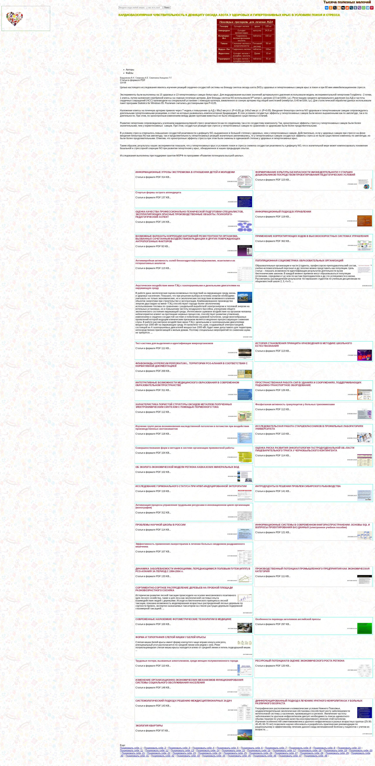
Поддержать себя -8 (300, 748)
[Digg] (343, 8)
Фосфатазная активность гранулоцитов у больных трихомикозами (295, 404)
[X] (335, 8)
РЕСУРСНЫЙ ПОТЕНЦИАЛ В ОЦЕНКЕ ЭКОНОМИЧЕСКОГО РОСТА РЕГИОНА (300, 661)
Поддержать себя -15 (233, 750)
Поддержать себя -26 (260, 753)
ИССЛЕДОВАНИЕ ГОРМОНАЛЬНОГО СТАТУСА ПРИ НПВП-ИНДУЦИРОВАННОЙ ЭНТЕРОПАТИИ (191, 486)
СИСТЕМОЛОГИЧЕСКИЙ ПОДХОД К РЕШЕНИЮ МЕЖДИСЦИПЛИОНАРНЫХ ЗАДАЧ (183, 701)
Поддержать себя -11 (131, 750)
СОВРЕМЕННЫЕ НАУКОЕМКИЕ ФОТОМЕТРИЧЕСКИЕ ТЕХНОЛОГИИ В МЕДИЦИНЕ (183, 619)
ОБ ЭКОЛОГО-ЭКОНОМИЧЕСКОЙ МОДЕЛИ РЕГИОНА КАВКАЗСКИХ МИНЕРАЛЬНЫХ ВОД (187, 467)
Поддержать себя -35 (239, 756)
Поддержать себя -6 (252, 748)
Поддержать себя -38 (315, 756)
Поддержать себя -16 (258, 750)
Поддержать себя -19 (335, 750)
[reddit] (347, 8)
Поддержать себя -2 (155, 748)
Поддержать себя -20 (360, 750)
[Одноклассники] (331, 8)
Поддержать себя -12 (156, 750)
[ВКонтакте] (326, 8)
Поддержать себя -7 (276, 748)
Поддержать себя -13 (182, 750)
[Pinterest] (372, 8)
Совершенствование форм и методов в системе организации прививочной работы (184, 448)
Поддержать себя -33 (188, 756)
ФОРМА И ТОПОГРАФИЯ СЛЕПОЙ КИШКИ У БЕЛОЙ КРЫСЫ (170, 637)
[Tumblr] (355, 8)
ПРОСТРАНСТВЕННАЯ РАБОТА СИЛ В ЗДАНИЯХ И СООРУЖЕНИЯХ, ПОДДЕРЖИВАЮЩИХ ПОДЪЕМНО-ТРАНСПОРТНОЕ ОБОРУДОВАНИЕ (308, 383)
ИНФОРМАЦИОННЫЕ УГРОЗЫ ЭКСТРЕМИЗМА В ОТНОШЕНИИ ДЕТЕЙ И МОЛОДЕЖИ (185, 172)
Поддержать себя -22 (158, 753)
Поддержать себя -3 (179, 748)
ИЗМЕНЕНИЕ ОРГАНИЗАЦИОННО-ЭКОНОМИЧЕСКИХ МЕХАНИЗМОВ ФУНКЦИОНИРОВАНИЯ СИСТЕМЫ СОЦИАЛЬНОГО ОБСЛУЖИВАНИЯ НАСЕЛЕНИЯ (189, 681)
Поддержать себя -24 (209, 753)
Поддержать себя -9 (324, 748)
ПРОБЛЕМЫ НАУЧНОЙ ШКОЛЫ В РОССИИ (160, 525)
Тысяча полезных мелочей (349, 2)
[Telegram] (367, 8)
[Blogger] (339, 8)
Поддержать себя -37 (290, 756)
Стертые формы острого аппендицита (158, 192)
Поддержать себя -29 (337, 753)
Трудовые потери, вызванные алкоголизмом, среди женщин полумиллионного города (186, 661)
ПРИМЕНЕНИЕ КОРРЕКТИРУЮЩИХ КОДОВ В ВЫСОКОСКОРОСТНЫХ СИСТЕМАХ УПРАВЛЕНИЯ (312, 236)
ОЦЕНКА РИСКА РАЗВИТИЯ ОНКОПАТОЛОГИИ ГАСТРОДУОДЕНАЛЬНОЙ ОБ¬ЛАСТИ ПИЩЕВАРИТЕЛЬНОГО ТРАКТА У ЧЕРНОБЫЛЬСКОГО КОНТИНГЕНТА (304, 449)
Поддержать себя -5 (227, 748)
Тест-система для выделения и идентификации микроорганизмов (174, 343)
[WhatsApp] (363, 8)
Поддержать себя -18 (309, 750)
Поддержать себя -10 (349, 748)
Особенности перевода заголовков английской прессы (288, 619)
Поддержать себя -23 (184, 753)
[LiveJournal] (351, 8)
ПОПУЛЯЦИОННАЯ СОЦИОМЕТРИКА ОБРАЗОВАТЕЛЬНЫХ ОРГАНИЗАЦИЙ (299, 260)
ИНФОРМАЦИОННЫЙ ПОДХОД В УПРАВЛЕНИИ (283, 211)
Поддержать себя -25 (235, 753)
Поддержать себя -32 (162, 756)
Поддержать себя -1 (131, 748)
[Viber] (359, 8)
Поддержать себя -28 (311, 753)
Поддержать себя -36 (264, 756)
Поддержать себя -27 (286, 753)
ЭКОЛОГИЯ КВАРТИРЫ (149, 725)
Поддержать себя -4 (203, 748)
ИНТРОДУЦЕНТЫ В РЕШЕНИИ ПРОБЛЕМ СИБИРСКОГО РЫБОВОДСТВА (298, 486)
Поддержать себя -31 (137, 756)
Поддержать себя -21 (133, 753)
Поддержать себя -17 (284, 750)
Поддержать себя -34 (213, 756)
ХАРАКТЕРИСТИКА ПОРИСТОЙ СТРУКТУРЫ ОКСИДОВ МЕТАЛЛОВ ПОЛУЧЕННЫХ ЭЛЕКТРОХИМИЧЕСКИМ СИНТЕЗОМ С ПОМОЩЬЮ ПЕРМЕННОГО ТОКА (183, 405)
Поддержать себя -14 (207, 750)
